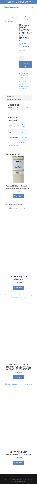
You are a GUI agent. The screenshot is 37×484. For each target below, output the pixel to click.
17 (23, 132)
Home (6, 17)
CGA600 (24, 138)
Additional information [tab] (14, 99)
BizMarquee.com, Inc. (19, 481)
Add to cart (25, 64)
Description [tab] (10, 96)
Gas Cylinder (12, 17)
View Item (18, 196)
